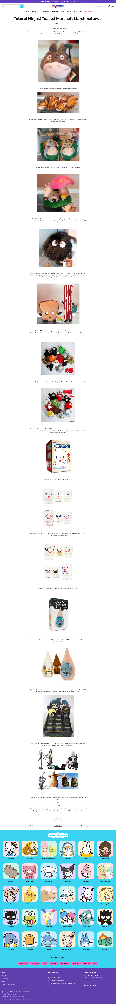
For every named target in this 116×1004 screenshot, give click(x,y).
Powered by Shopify (23, 991)
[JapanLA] (58, 6)
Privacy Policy (17, 993)
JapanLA (14, 991)
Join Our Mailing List (8, 984)
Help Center (5, 976)
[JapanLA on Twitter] (88, 986)
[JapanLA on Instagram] (90, 986)
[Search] (22, 6)
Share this (59, 819)
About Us (5, 979)
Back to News (58, 826)
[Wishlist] (104, 6)
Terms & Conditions (7, 993)
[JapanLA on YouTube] (96, 986)
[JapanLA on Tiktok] (93, 986)
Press (4, 981)
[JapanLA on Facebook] (85, 986)
